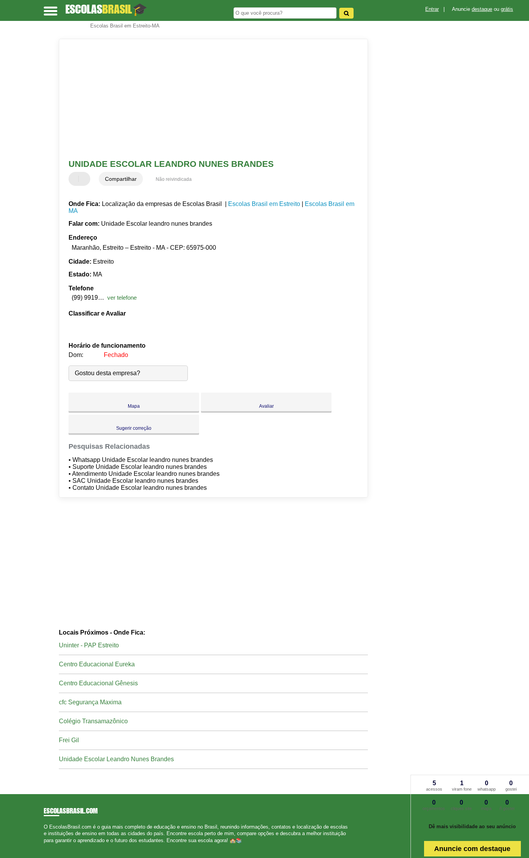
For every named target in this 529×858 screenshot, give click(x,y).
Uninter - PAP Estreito (89, 645)
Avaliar (266, 406)
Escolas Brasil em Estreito (264, 204)
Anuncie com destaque (472, 849)
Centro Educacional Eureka (97, 664)
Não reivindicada (174, 179)
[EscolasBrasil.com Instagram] (52, 847)
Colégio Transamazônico (93, 721)
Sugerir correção (133, 428)
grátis (507, 9)
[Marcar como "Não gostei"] (85, 179)
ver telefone (122, 297)
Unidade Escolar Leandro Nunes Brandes (116, 759)
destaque (482, 9)
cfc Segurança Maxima (90, 702)
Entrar (432, 9)
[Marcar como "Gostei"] (75, 179)
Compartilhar (121, 179)
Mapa (134, 406)
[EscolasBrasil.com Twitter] (49, 847)
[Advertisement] (208, 99)
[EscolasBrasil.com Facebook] (45, 847)
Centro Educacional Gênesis (98, 683)
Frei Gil (69, 740)
